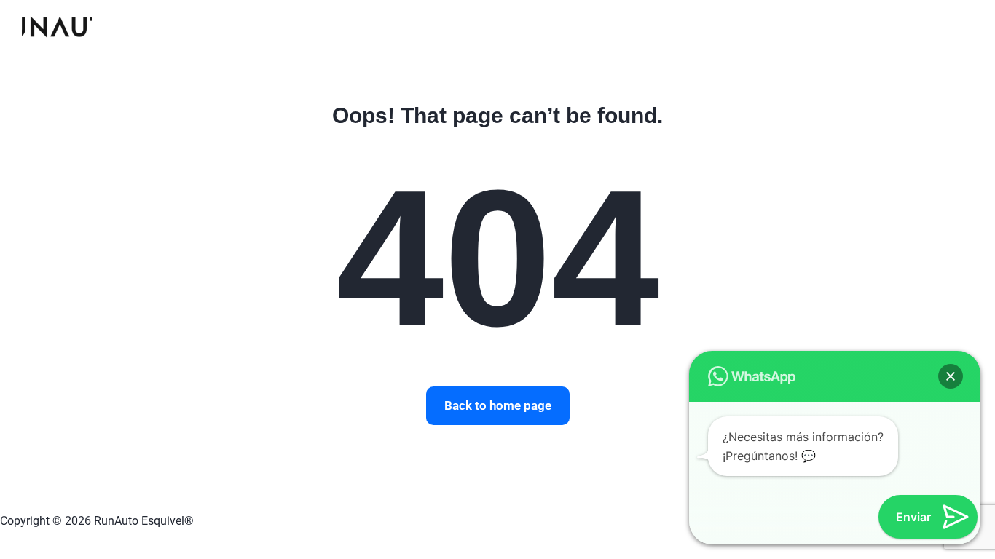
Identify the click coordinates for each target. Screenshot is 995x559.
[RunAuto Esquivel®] (57, 26)
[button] (950, 376)
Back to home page (497, 405)
